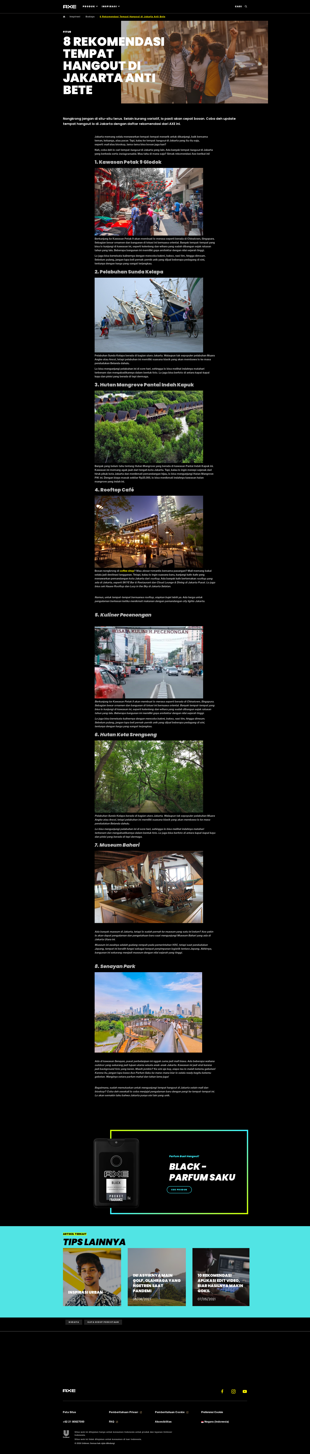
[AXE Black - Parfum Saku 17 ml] (116, 1173)
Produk (89, 6)
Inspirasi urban (85, 1292)
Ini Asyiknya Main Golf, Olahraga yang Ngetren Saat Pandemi (157, 1283)
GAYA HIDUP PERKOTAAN (103, 1322)
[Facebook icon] (222, 1391)
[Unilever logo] (66, 1434)
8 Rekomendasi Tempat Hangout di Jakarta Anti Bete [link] (132, 17)
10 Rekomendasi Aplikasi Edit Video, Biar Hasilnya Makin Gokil (220, 1283)
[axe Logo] (69, 7)
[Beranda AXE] (69, 1391)
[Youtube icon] (244, 1391)
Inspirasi (109, 6)
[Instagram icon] (233, 1391)
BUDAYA (74, 1322)
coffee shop (127, 571)
